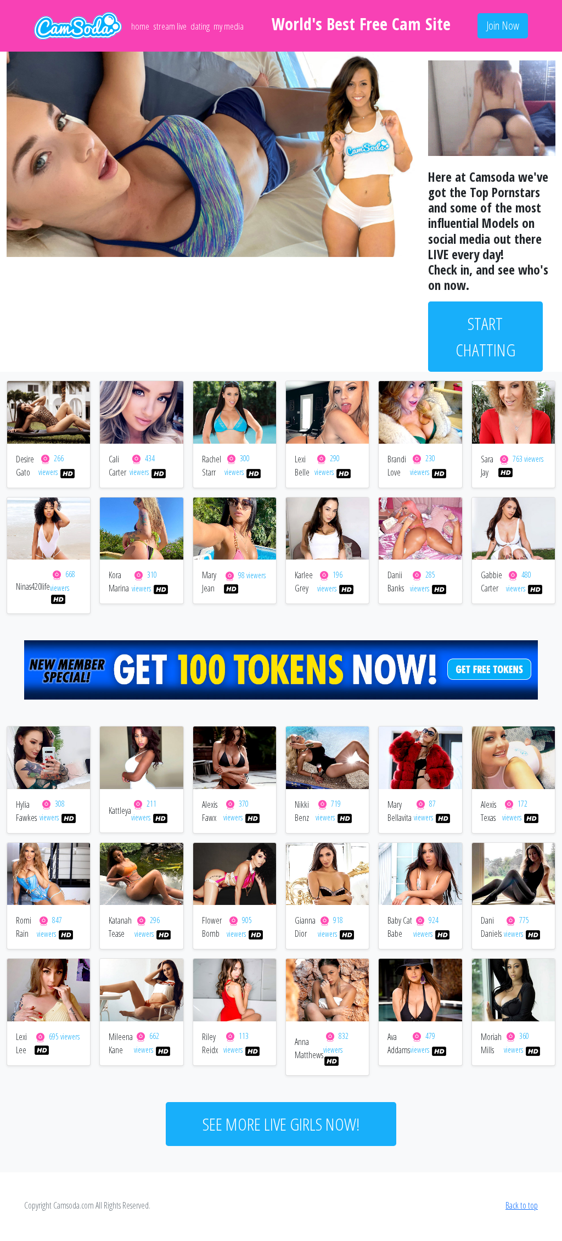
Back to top (521, 1205)
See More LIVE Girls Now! (281, 1124)
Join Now (502, 25)
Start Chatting (485, 336)
